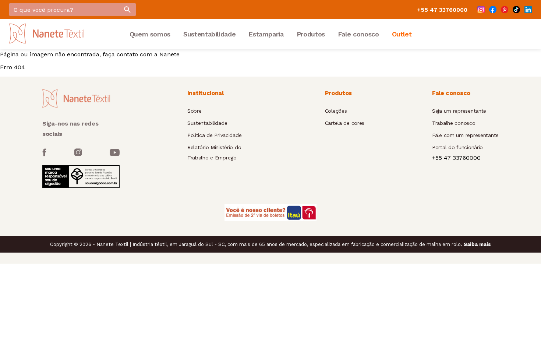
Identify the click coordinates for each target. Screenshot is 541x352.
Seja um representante (459, 111)
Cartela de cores (345, 123)
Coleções (336, 111)
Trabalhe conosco (453, 123)
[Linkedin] (528, 9)
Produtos (311, 34)
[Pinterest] (504, 9)
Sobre (194, 111)
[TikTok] (516, 9)
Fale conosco (358, 34)
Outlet (402, 34)
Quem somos (150, 34)
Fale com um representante (465, 135)
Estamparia (265, 34)
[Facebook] (492, 9)
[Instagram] (481, 9)
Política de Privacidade (214, 135)
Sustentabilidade (209, 34)
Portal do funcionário (457, 147)
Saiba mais (477, 244)
